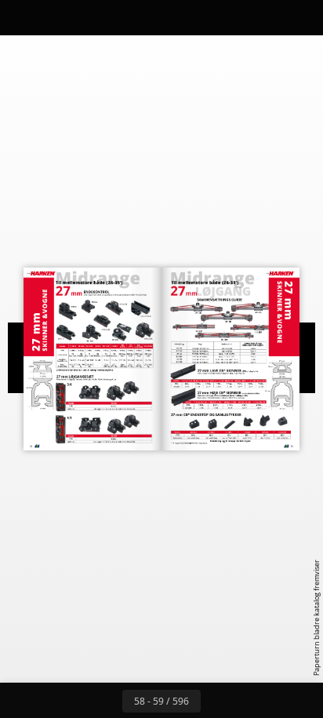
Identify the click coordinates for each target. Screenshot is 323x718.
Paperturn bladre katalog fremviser (316, 617)
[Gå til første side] (70, 700)
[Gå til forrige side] (105, 700)
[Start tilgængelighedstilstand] (91, 17)
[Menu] (22, 17)
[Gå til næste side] (218, 700)
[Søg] (56, 17)
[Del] (266, 17)
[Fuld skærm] (301, 17)
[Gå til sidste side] (252, 700)
